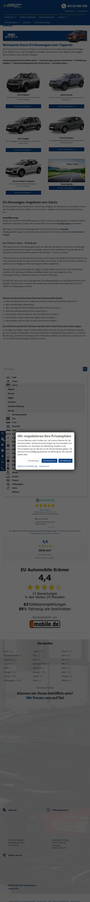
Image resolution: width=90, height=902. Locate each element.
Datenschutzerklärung (27, 466)
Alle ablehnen (65, 461)
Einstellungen (33, 461)
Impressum (44, 466)
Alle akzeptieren (49, 461)
